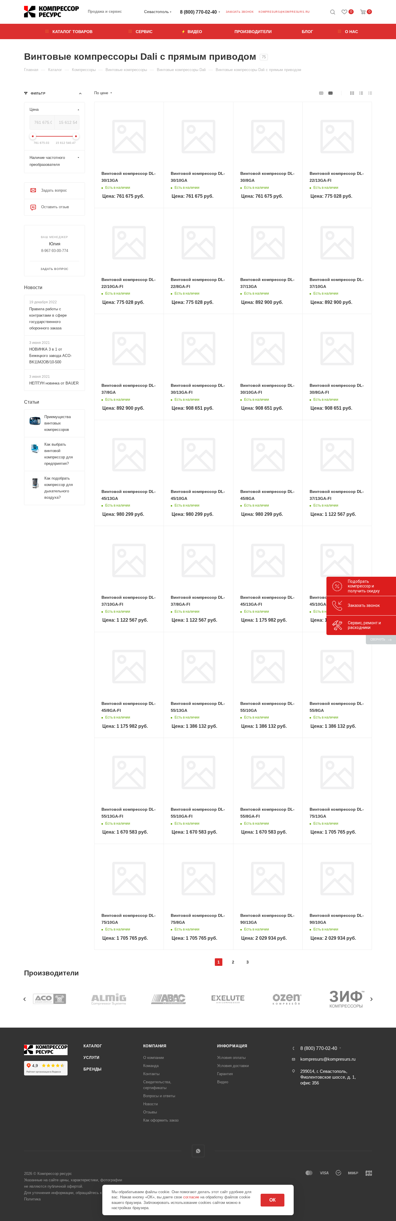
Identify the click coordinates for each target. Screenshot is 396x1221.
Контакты (151, 1074)
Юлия (54, 243)
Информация (232, 1046)
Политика (32, 1199)
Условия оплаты (231, 1057)
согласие (191, 1197)
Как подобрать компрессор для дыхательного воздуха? (58, 488)
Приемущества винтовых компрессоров (57, 423)
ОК (272, 1200)
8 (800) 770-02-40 (198, 12)
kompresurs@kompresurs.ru (284, 11)
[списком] (361, 93)
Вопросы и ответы (159, 1096)
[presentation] (24, 999)
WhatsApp (198, 1151)
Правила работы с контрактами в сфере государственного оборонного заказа (48, 318)
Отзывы (150, 1112)
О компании (153, 1057)
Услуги (91, 1057)
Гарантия (225, 1074)
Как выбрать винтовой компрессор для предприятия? (58, 454)
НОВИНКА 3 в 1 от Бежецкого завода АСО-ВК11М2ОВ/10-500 (50, 355)
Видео (222, 1082)
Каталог (92, 1046)
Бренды (92, 1069)
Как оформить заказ (161, 1120)
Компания (154, 1046)
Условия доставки (233, 1066)
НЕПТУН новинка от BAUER (54, 383)
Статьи (31, 402)
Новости (33, 287)
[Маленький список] (321, 93)
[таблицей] (370, 93)
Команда (151, 1066)
